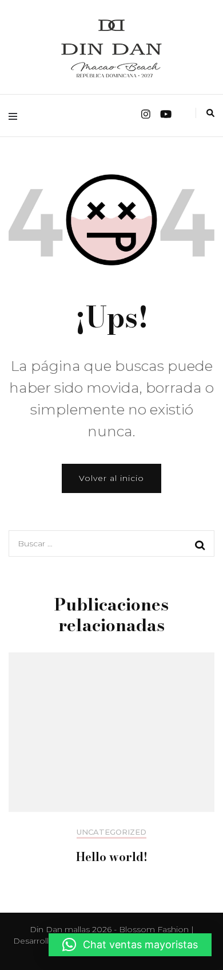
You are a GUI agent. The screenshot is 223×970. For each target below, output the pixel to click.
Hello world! (112, 857)
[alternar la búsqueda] (210, 113)
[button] (130, 944)
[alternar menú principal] (16, 115)
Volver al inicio (111, 478)
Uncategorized (111, 832)
